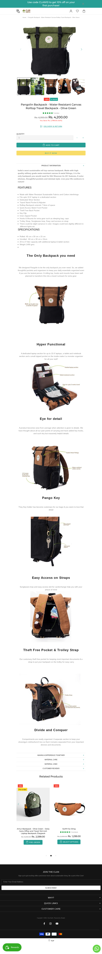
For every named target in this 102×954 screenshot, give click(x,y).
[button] (48, 113)
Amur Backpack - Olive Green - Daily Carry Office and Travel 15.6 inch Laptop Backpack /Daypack (33, 831)
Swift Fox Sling (69, 829)
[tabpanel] (33, 816)
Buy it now (51, 153)
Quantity (20, 134)
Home (24, 17)
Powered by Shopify (59, 918)
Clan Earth (26, 11)
